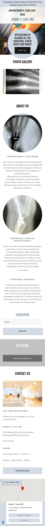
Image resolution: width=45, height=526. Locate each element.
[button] (22, 270)
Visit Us (22, 50)
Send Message (23, 471)
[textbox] (22, 322)
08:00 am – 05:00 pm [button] (21, 454)
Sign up (22, 331)
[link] (22, 20)
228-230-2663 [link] (8, 441)
